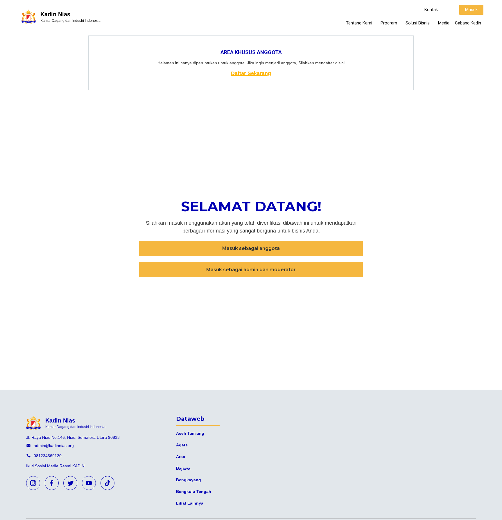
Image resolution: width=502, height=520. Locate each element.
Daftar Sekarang (251, 73)
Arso (180, 456)
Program (389, 23)
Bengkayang (188, 480)
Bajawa (183, 468)
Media (443, 23)
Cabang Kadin (468, 23)
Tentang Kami (359, 23)
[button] (431, 10)
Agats (182, 445)
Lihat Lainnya (189, 503)
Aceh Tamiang (190, 433)
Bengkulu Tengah (193, 491)
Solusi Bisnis (418, 23)
